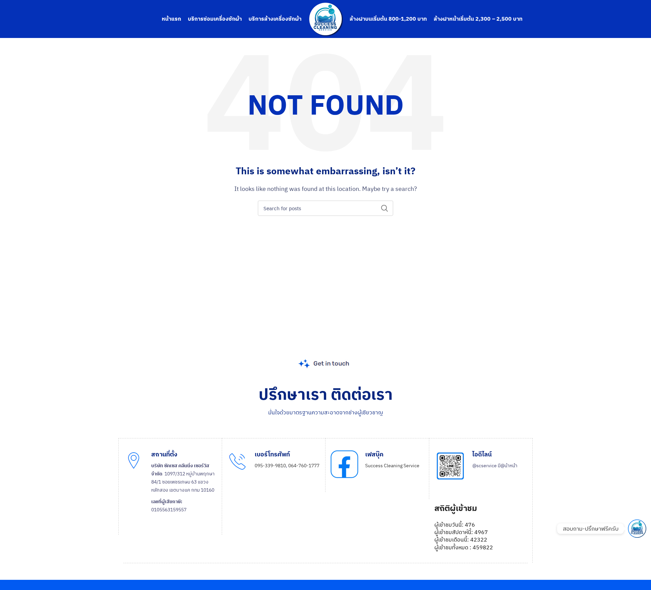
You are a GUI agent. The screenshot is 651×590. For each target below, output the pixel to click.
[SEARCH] (384, 208)
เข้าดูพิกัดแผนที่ (173, 531)
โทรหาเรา (270, 488)
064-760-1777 (303, 466)
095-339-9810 (270, 466)
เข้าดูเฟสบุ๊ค (383, 495)
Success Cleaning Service (392, 466)
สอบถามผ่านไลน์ (495, 498)
